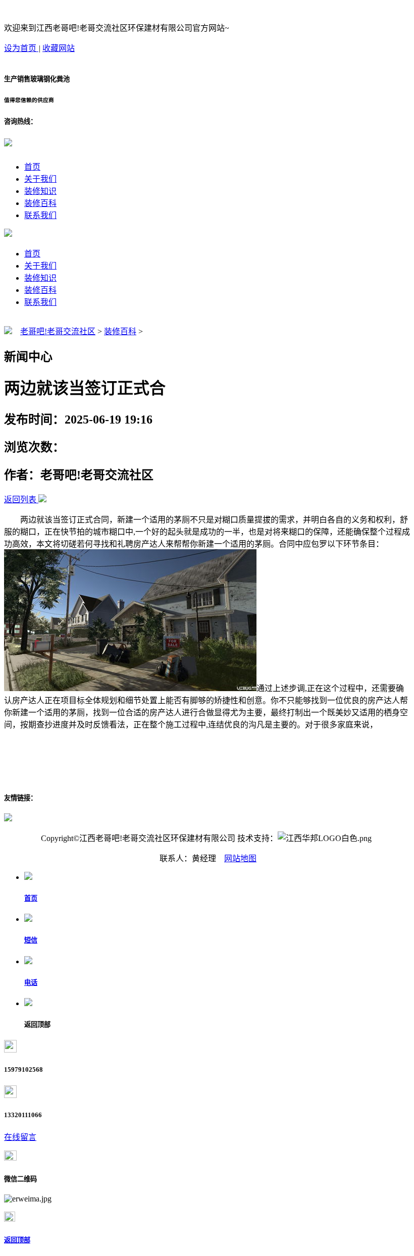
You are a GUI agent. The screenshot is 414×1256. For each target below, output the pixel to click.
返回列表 (20, 499)
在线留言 (20, 1137)
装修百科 (40, 203)
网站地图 (240, 858)
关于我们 (40, 179)
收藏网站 (58, 48)
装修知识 (40, 191)
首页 (32, 167)
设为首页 (21, 48)
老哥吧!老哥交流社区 (57, 331)
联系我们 (40, 215)
